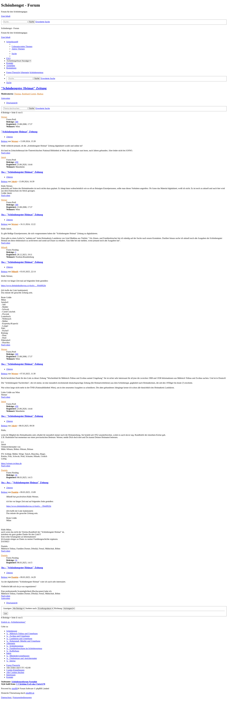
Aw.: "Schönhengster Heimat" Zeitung (22, 172)
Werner (4, 117)
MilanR (4, 247)
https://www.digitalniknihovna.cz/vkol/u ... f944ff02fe (23, 285)
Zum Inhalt (5, 16)
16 (16, 475)
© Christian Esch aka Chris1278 (30, 684)
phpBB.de (30, 693)
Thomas (17, 94)
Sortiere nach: (31, 608)
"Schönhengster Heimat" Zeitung (24, 88)
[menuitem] (22, 46)
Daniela (4, 470)
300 (16, 122)
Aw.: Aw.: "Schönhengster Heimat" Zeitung (24, 482)
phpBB (15, 688)
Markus (40, 94)
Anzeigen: (7, 608)
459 (16, 162)
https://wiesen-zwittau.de (11, 463)
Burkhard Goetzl (29, 94)
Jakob (3, 157)
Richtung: (58, 608)
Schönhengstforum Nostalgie (24, 682)
